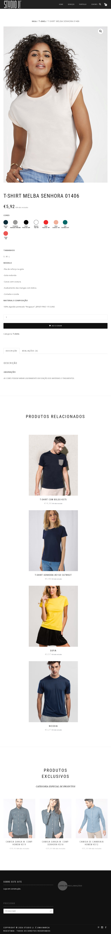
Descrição (11, 351)
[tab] (11, 351)
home (61, 4)
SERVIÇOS (71, 4)
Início (34, 21)
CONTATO (94, 4)
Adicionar (57, 326)
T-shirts (42, 21)
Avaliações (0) (30, 351)
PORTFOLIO (82, 4)
